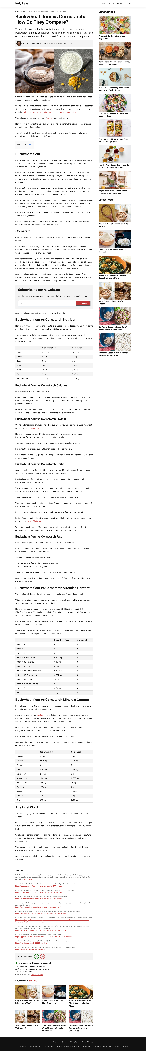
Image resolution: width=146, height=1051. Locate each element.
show (29, 144)
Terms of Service (87, 1042)
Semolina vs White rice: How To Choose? (52, 1001)
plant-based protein (33, 428)
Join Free (83, 304)
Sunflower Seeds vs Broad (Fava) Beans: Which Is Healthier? (54, 1028)
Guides (119, 3)
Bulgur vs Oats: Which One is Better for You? (27, 1001)
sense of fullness (33, 521)
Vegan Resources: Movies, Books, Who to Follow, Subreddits (113, 192)
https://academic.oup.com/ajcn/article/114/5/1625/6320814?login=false (40, 913)
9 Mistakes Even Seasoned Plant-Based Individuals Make (81, 1003)
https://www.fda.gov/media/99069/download (31, 943)
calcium (40, 715)
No (42, 956)
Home (104, 3)
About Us (56, 1042)
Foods (111, 3)
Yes (36, 956)
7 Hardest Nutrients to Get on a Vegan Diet (112, 37)
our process (28, 879)
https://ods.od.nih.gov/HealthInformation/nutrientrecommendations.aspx (40, 930)
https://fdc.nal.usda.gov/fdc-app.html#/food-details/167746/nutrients (39, 886)
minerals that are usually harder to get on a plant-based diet (50, 112)
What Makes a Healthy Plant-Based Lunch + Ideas (114, 114)
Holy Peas (21, 3)
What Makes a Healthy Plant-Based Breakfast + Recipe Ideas (114, 89)
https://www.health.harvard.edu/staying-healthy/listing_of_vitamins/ (38, 898)
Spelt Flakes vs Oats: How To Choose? (26, 1026)
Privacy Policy (74, 1042)
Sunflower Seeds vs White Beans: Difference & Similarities (81, 1028)
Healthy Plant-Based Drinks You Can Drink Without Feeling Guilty (114, 166)
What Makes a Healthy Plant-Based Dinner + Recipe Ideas (114, 140)
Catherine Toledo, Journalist (40, 43)
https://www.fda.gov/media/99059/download (31, 949)
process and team (37, 975)
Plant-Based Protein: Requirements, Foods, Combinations (114, 63)
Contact (64, 1042)
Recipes (128, 3)
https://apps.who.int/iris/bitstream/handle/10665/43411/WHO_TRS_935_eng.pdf (43, 937)
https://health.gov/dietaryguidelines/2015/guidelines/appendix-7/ (38, 907)
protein (50, 118)
